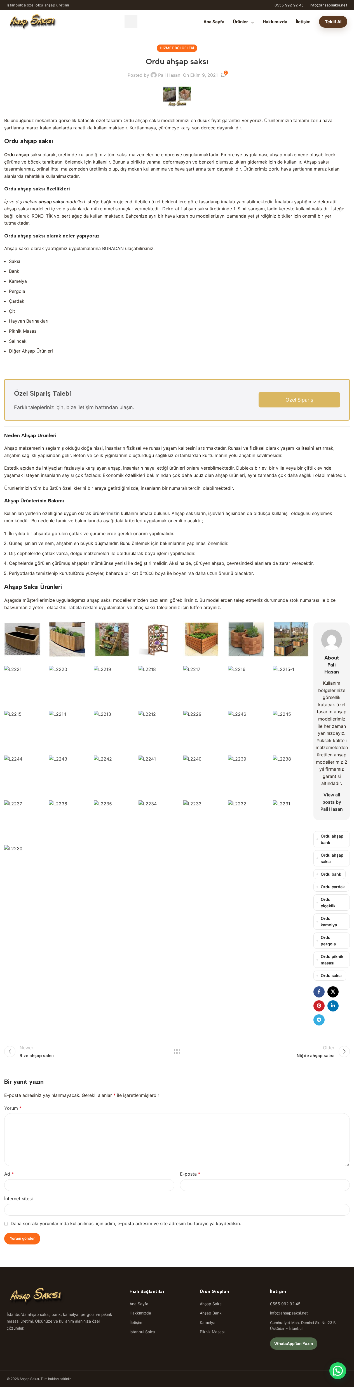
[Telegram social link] (319, 1019)
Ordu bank (331, 874)
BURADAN (113, 248)
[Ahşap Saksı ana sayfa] (32, 21)
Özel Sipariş (299, 400)
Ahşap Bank (211, 1313)
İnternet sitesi (18, 1198)
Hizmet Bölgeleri (177, 48)
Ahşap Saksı (211, 1303)
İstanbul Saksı (142, 1331)
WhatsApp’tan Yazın (293, 1343)
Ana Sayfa (213, 21)
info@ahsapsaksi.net (328, 5)
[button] (337, 1370)
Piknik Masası (212, 1331)
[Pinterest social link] (319, 1005)
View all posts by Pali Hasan (331, 802)
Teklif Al (333, 21)
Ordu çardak (333, 886)
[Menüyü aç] (131, 21)
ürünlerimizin (106, 513)
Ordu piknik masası (332, 959)
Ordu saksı (331, 975)
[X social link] (333, 991)
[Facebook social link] (319, 991)
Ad (9, 1174)
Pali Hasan (169, 75)
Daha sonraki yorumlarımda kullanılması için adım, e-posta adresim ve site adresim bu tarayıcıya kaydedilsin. (126, 1223)
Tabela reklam (82, 607)
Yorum (13, 1108)
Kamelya (207, 1322)
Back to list (177, 1051)
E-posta (190, 1174)
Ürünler (243, 21)
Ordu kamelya (329, 921)
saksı (58, 201)
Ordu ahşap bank (332, 839)
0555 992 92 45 (289, 5)
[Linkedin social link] (333, 1005)
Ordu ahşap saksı (332, 858)
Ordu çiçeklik (328, 902)
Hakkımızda (275, 21)
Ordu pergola (328, 940)
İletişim (303, 21)
